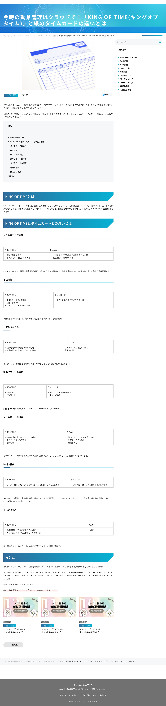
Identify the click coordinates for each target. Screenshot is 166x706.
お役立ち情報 (125, 89)
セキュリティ (125, 68)
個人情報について (90, 695)
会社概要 (103, 695)
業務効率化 (124, 86)
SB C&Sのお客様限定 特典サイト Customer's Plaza (22, 661)
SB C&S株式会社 (83, 684)
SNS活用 (123, 71)
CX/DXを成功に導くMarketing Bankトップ (18, 36)
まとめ (11, 176)
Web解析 (124, 64)
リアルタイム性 (16, 154)
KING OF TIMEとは (16, 137)
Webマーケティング (128, 57)
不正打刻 (13, 150)
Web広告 (124, 61)
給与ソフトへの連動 (18, 159)
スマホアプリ (125, 75)
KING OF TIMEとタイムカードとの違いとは (26, 141)
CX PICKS (39, 36)
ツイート (108, 95)
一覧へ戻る (15, 645)
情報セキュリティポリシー (70, 695)
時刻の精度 (14, 167)
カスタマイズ (15, 171)
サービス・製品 (51, 36)
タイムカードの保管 (18, 163)
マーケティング (126, 79)
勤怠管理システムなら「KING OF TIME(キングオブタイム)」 (33, 590)
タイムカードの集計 (18, 146)
